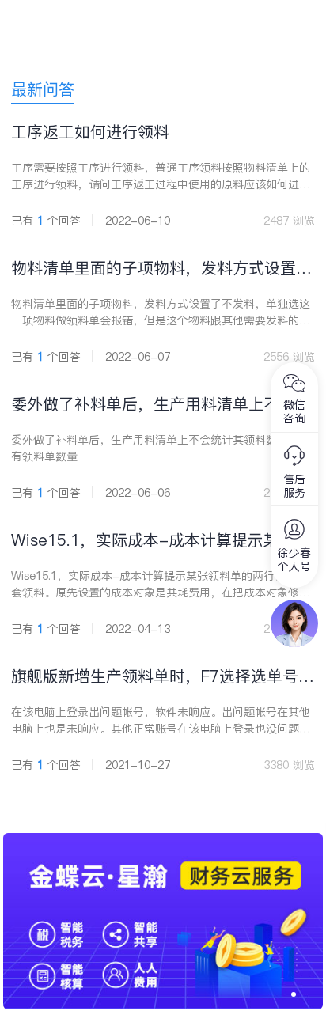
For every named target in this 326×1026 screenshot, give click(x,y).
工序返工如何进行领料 (90, 132)
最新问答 (42, 89)
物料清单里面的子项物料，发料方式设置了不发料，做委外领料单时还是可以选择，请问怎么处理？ (161, 268)
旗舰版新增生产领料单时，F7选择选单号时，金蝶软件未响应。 (154, 676)
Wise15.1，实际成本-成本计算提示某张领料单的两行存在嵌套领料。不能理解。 (161, 540)
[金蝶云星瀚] (163, 841)
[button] (293, 994)
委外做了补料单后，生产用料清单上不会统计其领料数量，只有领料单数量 (161, 404)
